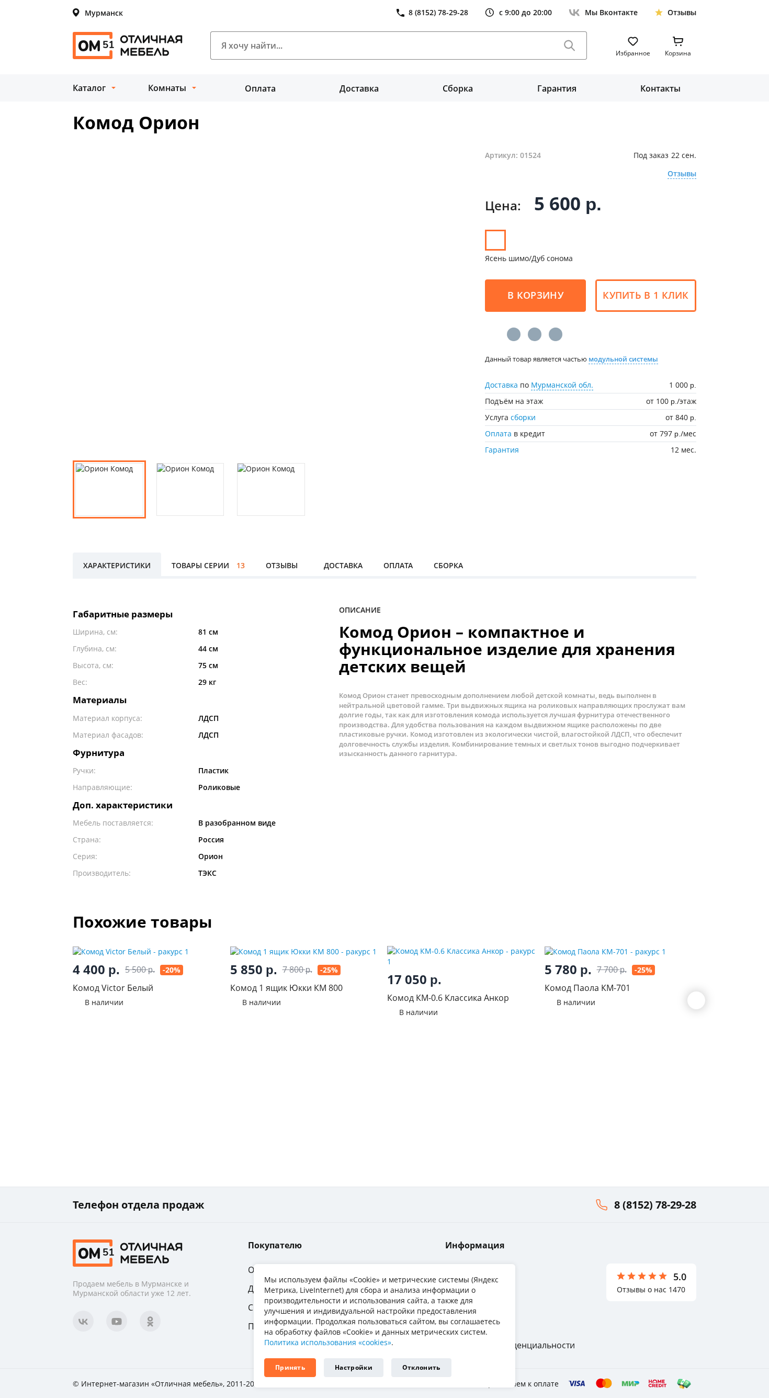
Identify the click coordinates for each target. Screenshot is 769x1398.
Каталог (89, 88)
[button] (696, 1000)
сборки (523, 417)
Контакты (660, 88)
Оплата (260, 88)
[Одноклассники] (534, 334)
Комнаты (167, 88)
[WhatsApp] (555, 334)
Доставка (359, 88)
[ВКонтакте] (514, 334)
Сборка (458, 88)
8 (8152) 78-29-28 (655, 1205)
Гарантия (556, 88)
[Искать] (569, 45)
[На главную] (128, 45)
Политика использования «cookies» (327, 1342)
